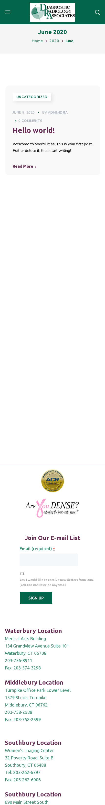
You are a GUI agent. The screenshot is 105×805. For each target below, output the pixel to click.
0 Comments (30, 120)
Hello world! (34, 130)
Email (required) (37, 548)
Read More (23, 166)
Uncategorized (32, 97)
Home (37, 41)
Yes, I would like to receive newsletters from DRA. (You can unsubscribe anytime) (57, 582)
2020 (54, 41)
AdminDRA (58, 112)
